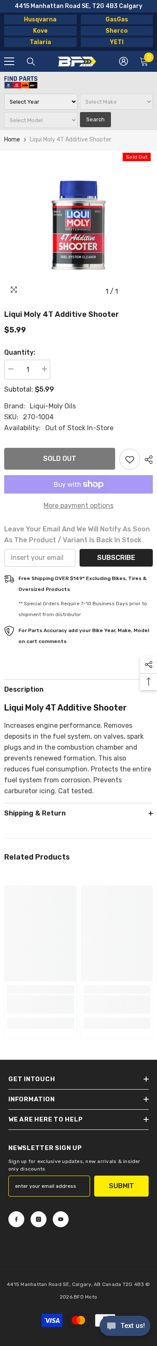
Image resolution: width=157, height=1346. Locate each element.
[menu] (9, 61)
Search (95, 119)
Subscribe (116, 558)
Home (12, 139)
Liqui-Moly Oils (53, 406)
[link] (40, 1004)
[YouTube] (61, 1219)
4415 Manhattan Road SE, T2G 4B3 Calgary (78, 6)
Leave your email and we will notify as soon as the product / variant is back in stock (77, 534)
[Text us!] (125, 1327)
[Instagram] (38, 1219)
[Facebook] (16, 1219)
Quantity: (19, 352)
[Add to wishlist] (129, 459)
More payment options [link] (78, 506)
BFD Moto (85, 1297)
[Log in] (123, 61)
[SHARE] (146, 460)
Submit (121, 1186)
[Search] (31, 62)
